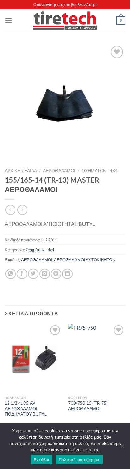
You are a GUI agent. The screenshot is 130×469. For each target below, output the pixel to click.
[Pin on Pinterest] (56, 274)
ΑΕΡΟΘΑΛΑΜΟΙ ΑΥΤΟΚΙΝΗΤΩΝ (84, 259)
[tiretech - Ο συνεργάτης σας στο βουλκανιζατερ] (65, 20)
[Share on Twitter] (33, 274)
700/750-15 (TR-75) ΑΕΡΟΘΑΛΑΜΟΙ (88, 405)
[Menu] (8, 20)
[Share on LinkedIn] (67, 274)
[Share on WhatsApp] (10, 274)
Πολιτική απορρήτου (79, 459)
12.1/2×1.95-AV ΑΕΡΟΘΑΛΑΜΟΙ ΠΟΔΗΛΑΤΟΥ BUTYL (26, 408)
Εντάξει (41, 459)
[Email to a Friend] (44, 274)
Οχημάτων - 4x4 (99, 170)
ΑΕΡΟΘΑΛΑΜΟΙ (59, 170)
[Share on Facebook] (22, 274)
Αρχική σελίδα (21, 170)
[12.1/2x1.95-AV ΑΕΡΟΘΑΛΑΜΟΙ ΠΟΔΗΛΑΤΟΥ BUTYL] (33, 358)
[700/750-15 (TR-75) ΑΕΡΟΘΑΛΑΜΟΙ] (96, 358)
